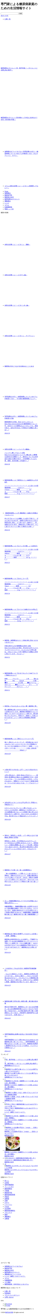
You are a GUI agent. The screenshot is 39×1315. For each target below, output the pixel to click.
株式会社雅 (9, 1312)
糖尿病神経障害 (10, 1194)
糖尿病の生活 (9, 1270)
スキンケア (8, 1212)
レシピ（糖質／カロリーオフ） (15, 1276)
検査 (6, 1214)
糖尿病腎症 (8, 1189)
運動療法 (8, 1216)
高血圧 (7, 1196)
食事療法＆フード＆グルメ (14, 1266)
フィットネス (9, 1187)
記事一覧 (8, 1291)
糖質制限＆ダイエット (12, 1272)
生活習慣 (8, 1208)
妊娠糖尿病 (8, 1280)
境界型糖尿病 (9, 1185)
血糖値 (7, 1198)
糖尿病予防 (8, 1192)
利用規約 (8, 1293)
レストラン (8, 1204)
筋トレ (7, 1181)
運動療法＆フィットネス (13, 1274)
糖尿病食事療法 (10, 1210)
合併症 (7, 1183)
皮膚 (6, 1200)
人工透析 (8, 1282)
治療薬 (7, 1218)
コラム (7, 1278)
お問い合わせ (9, 1297)
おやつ (7, 1202)
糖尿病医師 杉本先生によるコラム (17, 1284)
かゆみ (7, 1206)
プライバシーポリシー (12, 1295)
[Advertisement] (19, 1240)
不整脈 (7, 1190)
